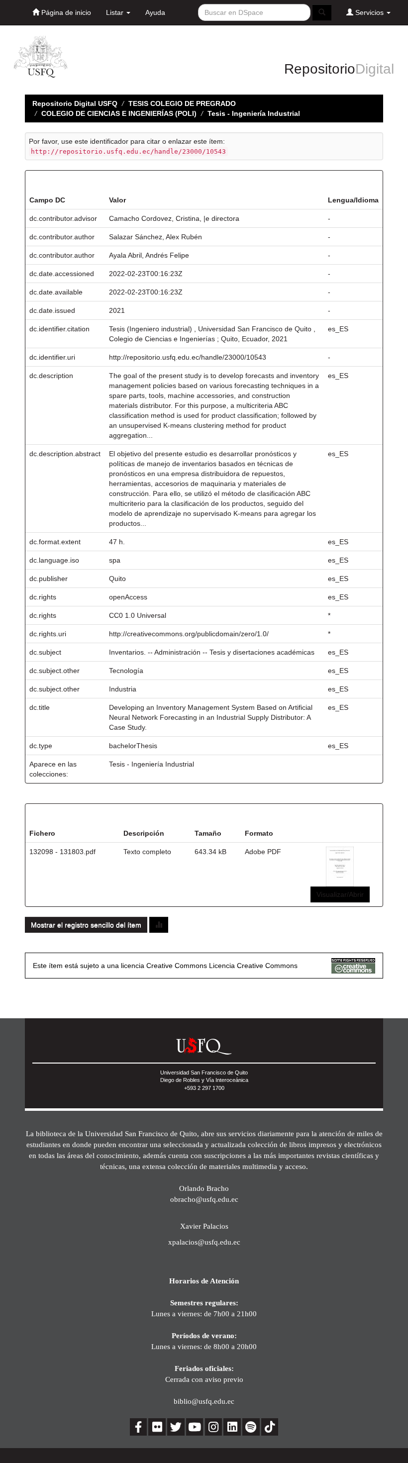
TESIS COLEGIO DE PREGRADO (182, 103)
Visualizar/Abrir (340, 894)
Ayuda (155, 12)
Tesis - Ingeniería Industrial (253, 113)
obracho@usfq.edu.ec (204, 1199)
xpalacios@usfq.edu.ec (204, 1242)
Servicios (369, 12)
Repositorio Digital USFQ (74, 103)
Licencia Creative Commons (253, 966)
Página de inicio (65, 12)
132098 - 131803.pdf (62, 852)
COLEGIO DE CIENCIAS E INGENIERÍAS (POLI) (119, 113)
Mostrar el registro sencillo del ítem (86, 925)
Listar (115, 12)
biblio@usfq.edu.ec (204, 1401)
